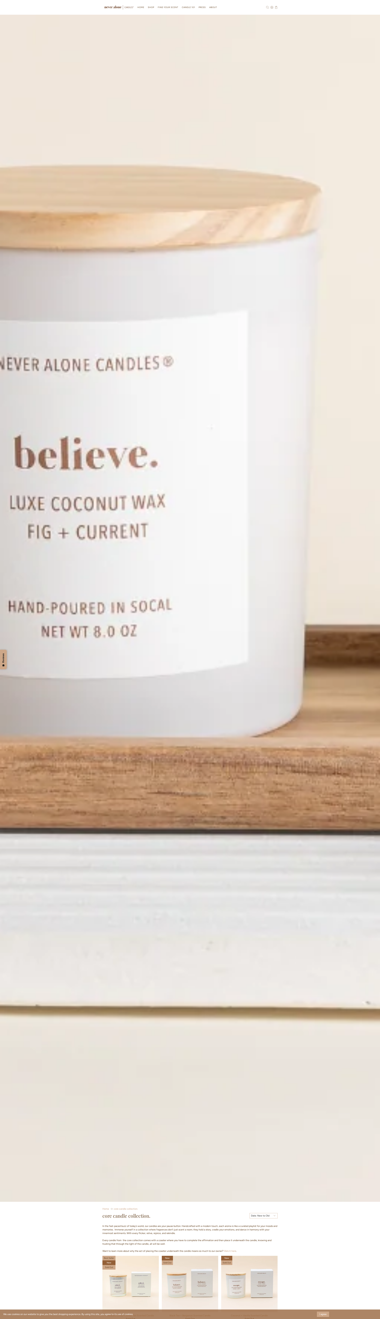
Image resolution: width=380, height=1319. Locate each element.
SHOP (151, 7)
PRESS (202, 7)
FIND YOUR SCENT (168, 7)
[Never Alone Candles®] (119, 7)
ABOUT (213, 7)
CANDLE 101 (188, 7)
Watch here (230, 1251)
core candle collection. (126, 1209)
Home (105, 1209)
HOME (140, 7)
